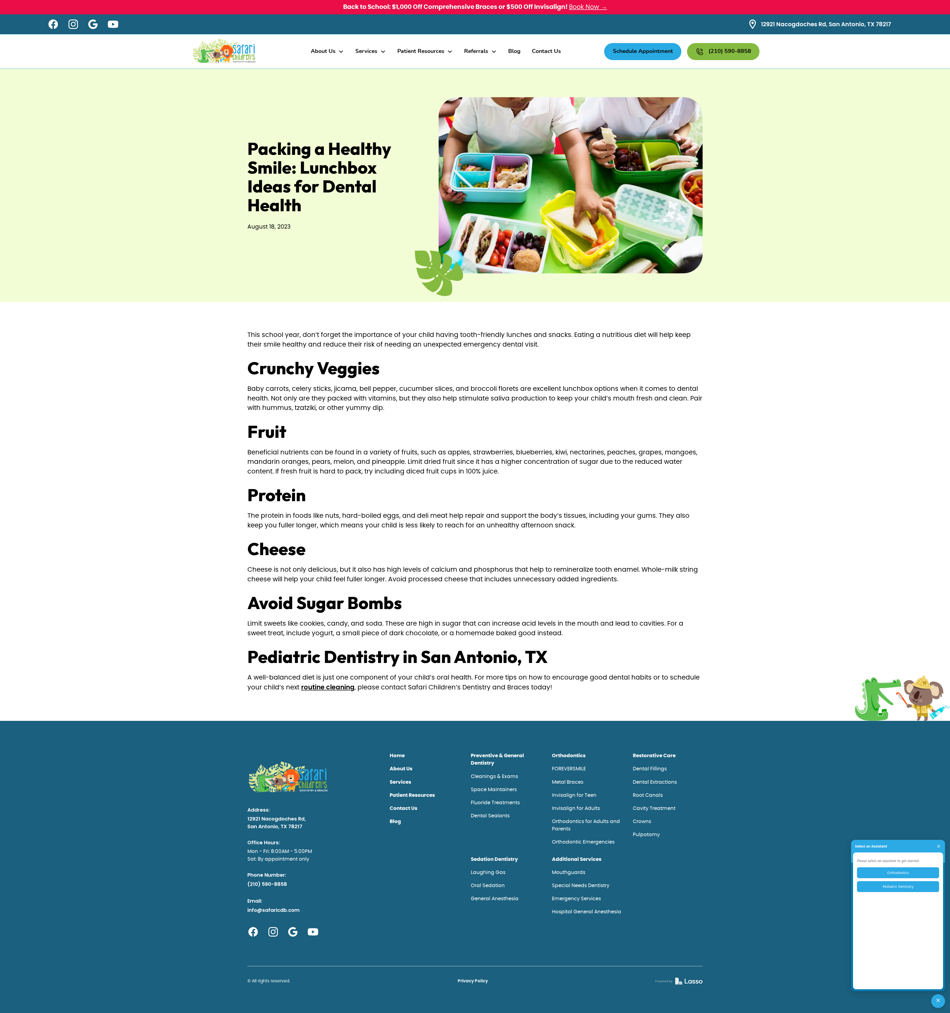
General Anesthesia (495, 898)
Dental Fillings (650, 768)
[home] (224, 51)
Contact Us (546, 51)
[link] (679, 981)
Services (400, 782)
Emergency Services (576, 898)
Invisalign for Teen (574, 795)
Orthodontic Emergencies (583, 842)
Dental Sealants (490, 815)
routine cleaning (328, 687)
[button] (327, 51)
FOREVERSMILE (569, 768)
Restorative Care (654, 755)
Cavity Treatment (654, 808)
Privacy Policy (473, 981)
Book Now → (588, 7)
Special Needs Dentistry (580, 885)
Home (397, 755)
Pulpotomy (646, 834)
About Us (401, 768)
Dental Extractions (655, 782)
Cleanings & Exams (494, 776)
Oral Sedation (488, 885)
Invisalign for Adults (576, 808)
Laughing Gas (488, 872)
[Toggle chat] (938, 1001)
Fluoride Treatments (495, 802)
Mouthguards (568, 872)
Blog (514, 51)
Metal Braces (567, 782)
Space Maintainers (494, 789)
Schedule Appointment (643, 51)
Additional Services (576, 859)
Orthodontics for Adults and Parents (586, 825)
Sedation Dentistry (494, 859)
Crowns (642, 821)
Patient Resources (412, 795)
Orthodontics (569, 755)
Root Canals (648, 795)
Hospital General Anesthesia (586, 911)
